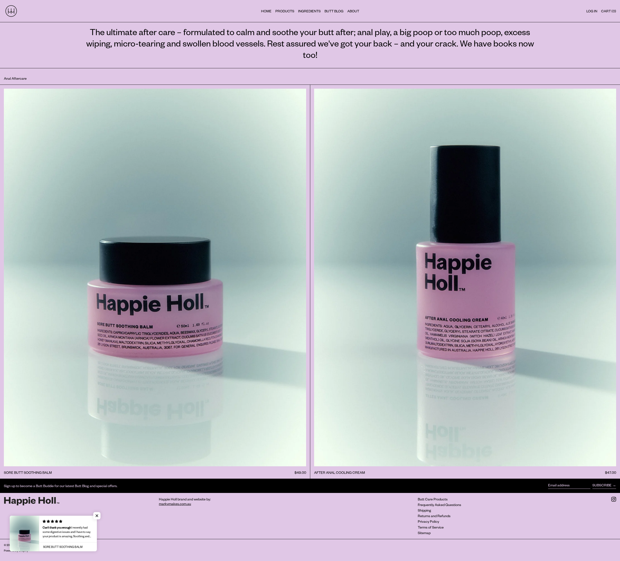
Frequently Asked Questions (439, 504)
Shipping (424, 510)
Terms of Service (431, 527)
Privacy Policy (428, 521)
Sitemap (424, 532)
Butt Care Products (433, 499)
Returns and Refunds (434, 516)
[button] (97, 515)
